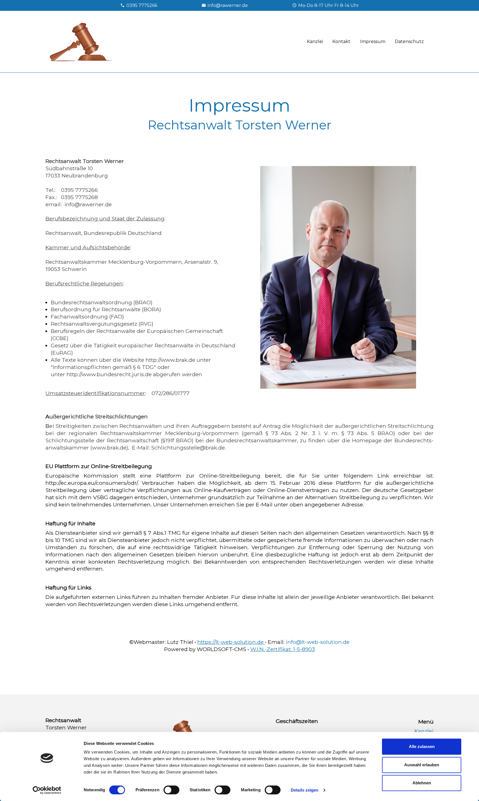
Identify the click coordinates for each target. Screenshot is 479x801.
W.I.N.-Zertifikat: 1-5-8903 (282, 649)
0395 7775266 (141, 5)
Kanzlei (315, 41)
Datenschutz (409, 41)
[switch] (171, 789)
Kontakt (341, 41)
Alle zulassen (422, 746)
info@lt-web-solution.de (318, 642)
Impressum (372, 41)
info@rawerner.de (228, 5)
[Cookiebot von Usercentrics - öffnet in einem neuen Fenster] (47, 790)
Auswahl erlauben (421, 764)
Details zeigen (304, 790)
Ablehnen (421, 782)
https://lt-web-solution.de (231, 642)
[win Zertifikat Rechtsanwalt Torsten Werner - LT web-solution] (249, 649)
